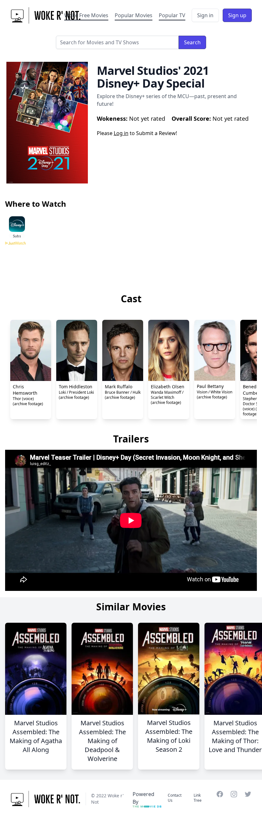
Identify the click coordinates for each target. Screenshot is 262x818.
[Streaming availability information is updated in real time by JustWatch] (131, 265)
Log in (121, 133)
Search (192, 42)
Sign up (237, 15)
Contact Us (174, 798)
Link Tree (198, 798)
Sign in (205, 15)
